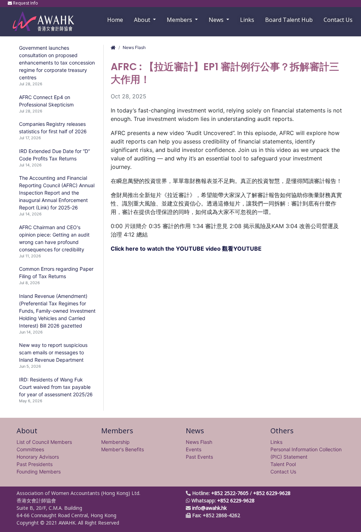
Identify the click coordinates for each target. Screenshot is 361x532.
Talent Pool (283, 464)
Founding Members (39, 472)
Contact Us (338, 20)
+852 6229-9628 (271, 493)
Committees (30, 449)
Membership (115, 442)
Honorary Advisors (38, 457)
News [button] (217, 20)
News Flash (134, 47)
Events (193, 449)
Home (115, 20)
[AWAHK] (40, 18)
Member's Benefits (122, 449)
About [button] (143, 20)
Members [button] (180, 20)
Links (276, 442)
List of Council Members (44, 442)
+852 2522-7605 (230, 493)
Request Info (25, 3)
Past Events (199, 457)
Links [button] (247, 20)
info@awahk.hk (209, 508)
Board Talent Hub (289, 20)
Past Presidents (35, 464)
